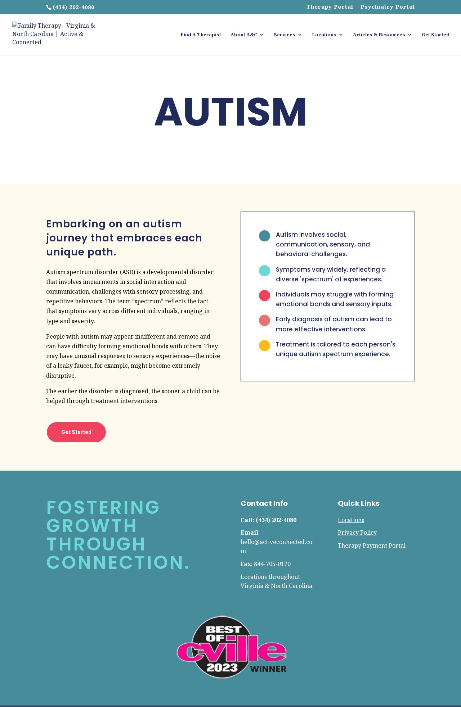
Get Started (435, 35)
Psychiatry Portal (388, 7)
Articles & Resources (379, 35)
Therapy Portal (329, 7)
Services (284, 35)
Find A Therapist (200, 35)
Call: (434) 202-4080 (268, 520)
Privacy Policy (357, 532)
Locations (324, 35)
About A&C (243, 35)
